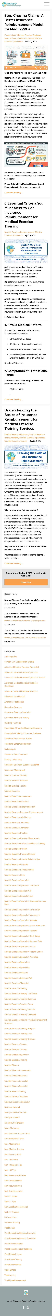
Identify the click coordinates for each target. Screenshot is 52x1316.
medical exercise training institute (19, 1009)
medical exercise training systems (19, 1039)
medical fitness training (15, 1091)
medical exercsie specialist (16, 1055)
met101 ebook (10, 1196)
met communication (13, 1180)
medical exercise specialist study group (22, 936)
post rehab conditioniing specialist (20, 1233)
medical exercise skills (14, 875)
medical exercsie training (15, 1060)
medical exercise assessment (18, 796)
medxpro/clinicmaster (14, 1123)
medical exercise (12, 791)
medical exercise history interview (19, 807)
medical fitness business (16, 1076)
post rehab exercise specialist (18, 1249)
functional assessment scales (18, 738)
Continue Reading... (13, 192)
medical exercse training (15, 1049)
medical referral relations (16, 1096)
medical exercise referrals (16, 864)
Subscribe (26, 582)
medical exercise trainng (15, 1044)
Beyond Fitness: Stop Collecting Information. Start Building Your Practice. (25, 602)
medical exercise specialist (16, 880)
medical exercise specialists (32, 438)
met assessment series (15, 1175)
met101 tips (10, 1201)
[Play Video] (6, 68)
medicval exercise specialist (17, 1102)
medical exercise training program (19, 1028)
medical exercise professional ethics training (24, 843)
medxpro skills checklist (15, 1112)
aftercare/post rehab (14, 702)
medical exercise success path (18, 978)
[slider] (24, 68)
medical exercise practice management (22, 838)
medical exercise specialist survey (20, 946)
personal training (12, 1222)
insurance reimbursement (16, 754)
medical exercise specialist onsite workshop (24, 925)
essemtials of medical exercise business (23, 728)
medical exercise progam (15, 849)
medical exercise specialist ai (17, 891)
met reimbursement (13, 1191)
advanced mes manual (14, 696)
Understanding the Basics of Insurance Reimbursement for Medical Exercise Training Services (20, 419)
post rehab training (13, 1259)
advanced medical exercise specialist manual (24, 677)
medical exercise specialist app (18, 896)
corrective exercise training (16, 717)
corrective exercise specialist (17, 712)
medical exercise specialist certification (22, 910)
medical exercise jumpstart (16, 822)
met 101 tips (10, 1170)
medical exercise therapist (16, 983)
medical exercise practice (14, 621)
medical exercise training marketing (20, 1015)
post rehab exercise (13, 1243)
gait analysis (10, 749)
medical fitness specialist (16, 1081)
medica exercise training (15, 775)
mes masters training (14, 1149)
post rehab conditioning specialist (20, 1238)
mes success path (12, 1154)
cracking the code (12, 723)
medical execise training (15, 786)
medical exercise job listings (17, 817)
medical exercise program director (19, 854)
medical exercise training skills (18, 1033)
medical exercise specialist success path (23, 941)
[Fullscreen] (45, 68)
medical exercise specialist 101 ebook (21, 885)
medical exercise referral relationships (22, 859)
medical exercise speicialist (17, 967)
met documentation (13, 1186)
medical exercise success (16, 973)
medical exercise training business (20, 999)
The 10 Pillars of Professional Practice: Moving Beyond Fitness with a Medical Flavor (25, 632)
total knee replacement (15, 1280)
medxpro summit (12, 1118)
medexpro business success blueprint (21, 765)
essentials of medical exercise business (22, 35)
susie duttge (10, 1270)
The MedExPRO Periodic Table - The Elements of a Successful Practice (21, 615)
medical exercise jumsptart (16, 828)
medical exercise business (16, 434)
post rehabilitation (12, 1264)
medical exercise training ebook (18, 1004)
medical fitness (11, 1065)
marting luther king (13, 759)
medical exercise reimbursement (19, 38)
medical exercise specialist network (20, 920)
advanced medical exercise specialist (21, 672)
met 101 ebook (11, 1159)
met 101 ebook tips (13, 1165)
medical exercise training (15, 441)
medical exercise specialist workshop (21, 957)
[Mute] (35, 68)
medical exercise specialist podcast (20, 931)
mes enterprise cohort (14, 1138)
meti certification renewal (16, 1207)
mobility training (11, 1212)
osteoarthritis (10, 1217)
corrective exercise (13, 707)
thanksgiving (10, 1275)
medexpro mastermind (14, 770)
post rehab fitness (13, 1254)
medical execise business (16, 780)
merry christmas (11, 1128)
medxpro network (12, 1107)
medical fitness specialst (16, 1086)
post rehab (9, 1228)
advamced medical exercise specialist (21, 667)
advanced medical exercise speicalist (21, 691)
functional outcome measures (17, 744)
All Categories (10, 656)
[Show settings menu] (40, 68)
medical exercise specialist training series (23, 952)
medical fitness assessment (17, 1070)
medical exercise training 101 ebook (20, 993)
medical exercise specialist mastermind (22, 915)
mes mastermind (12, 1144)
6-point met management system (19, 662)
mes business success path (17, 1133)
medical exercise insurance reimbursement (23, 812)
